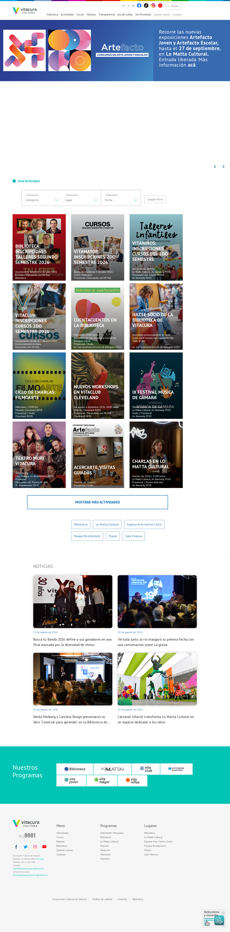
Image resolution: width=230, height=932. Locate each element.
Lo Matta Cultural (107, 524)
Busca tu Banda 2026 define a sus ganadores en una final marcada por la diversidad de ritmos (72, 642)
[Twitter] (25, 846)
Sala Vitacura (133, 536)
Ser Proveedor (143, 14)
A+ (123, 5)
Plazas (113, 536)
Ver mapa (40, 859)
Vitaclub (104, 845)
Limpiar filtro (155, 199)
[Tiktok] (146, 5)
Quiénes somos (64, 850)
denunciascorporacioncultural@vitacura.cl (30, 875)
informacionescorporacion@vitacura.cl (28, 868)
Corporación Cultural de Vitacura (69, 899)
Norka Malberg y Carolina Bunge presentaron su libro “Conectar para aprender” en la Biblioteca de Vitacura (70, 720)
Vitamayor (105, 854)
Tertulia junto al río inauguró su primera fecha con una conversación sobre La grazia (156, 642)
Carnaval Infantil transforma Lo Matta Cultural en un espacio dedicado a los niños (156, 719)
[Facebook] (139, 5)
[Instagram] (153, 5)
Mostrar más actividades (97, 502)
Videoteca (52, 14)
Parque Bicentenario (87, 536)
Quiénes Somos (162, 14)
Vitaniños (105, 858)
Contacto (177, 14)
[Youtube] (160, 5)
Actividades (67, 14)
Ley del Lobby (125, 14)
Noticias (91, 14)
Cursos (80, 14)
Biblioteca (80, 524)
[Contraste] (133, 6)
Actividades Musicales (112, 833)
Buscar (175, 6)
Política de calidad (102, 899)
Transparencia (106, 14)
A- (129, 5)
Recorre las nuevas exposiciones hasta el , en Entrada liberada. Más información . (189, 48)
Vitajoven (105, 850)
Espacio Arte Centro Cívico (144, 524)
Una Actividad (29, 181)
